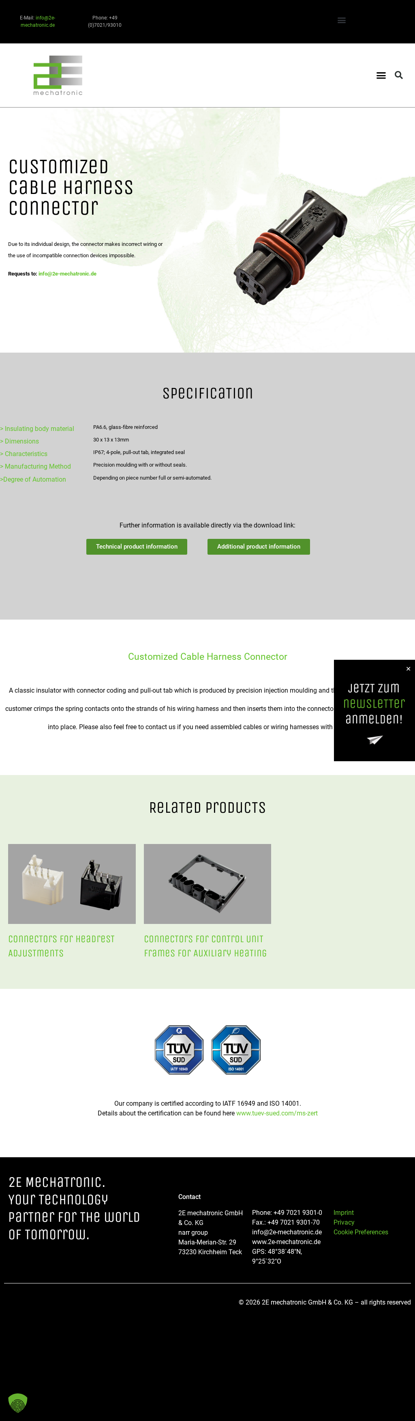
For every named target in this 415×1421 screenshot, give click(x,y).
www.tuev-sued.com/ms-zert (277, 1113)
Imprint (344, 1212)
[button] (342, 19)
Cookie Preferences (361, 1232)
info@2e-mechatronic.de (67, 274)
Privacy (344, 1222)
